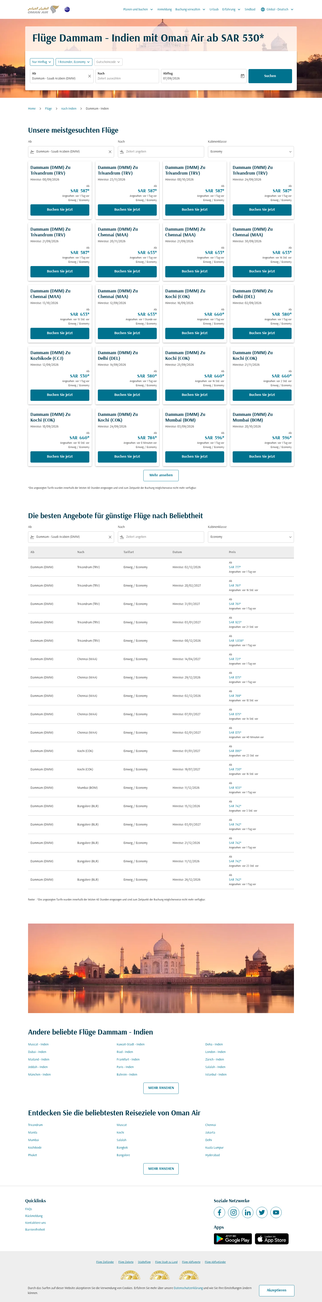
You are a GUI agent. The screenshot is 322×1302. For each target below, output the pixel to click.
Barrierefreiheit (35, 1230)
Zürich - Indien (214, 1059)
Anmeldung (164, 9)
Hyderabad (212, 1155)
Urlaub (214, 9)
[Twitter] (262, 1212)
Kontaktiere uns (35, 1223)
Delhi (208, 1140)
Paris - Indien (125, 1067)
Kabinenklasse (217, 142)
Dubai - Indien (37, 1052)
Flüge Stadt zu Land (166, 1262)
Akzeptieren (276, 1290)
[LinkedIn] (247, 1212)
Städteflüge (144, 1262)
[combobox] (59, 78)
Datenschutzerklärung (188, 1288)
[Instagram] (233, 1212)
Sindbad (250, 9)
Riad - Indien (125, 1052)
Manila (32, 1132)
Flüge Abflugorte (191, 1262)
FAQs (28, 1209)
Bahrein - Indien (127, 1074)
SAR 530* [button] (242, 39)
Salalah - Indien (215, 1067)
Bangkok (122, 1148)
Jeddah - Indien (38, 1067)
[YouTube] (276, 1212)
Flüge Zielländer (105, 1262)
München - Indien (39, 1074)
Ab (34, 73)
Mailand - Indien (38, 1059)
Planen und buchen (138, 9)
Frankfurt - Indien (128, 1059)
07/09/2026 (171, 78)
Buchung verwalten (190, 9)
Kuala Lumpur (214, 1148)
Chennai (210, 1125)
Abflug (168, 73)
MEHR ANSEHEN (161, 1088)
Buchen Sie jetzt (60, 210)
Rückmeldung (33, 1216)
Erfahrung (231, 9)
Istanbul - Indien (216, 1074)
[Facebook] (219, 1212)
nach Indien (68, 109)
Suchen (270, 76)
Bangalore (123, 1155)
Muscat (122, 1125)
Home (32, 109)
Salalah (121, 1140)
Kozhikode (34, 1148)
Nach (101, 73)
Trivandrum (35, 1125)
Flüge (48, 109)
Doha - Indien (214, 1044)
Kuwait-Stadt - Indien (130, 1044)
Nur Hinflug (39, 62)
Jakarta (210, 1132)
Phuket (32, 1155)
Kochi (120, 1132)
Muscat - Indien (38, 1044)
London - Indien (215, 1052)
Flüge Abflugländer (215, 1262)
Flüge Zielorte (125, 1262)
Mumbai (33, 1140)
